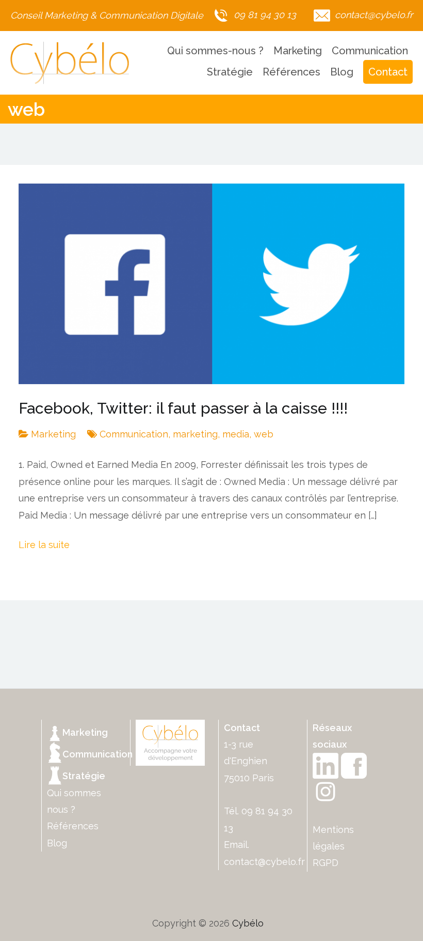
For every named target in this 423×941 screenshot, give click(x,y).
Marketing (297, 50)
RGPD (325, 862)
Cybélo (248, 923)
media (235, 434)
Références (291, 72)
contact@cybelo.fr (264, 861)
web (263, 434)
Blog (341, 72)
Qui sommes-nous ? (215, 50)
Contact (388, 72)
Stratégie (230, 72)
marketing (195, 434)
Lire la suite (44, 544)
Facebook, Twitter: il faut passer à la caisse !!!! (183, 408)
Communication (370, 50)
